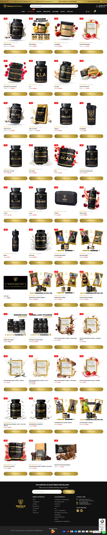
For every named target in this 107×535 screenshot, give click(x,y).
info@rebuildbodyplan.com (85, 503)
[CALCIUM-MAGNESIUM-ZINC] (91, 156)
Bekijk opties (16, 52)
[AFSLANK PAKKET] (91, 240)
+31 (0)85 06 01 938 (83, 502)
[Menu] (105, 519)
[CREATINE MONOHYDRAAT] (16, 71)
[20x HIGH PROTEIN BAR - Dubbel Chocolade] (41, 451)
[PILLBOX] (66, 198)
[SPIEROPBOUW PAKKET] (66, 282)
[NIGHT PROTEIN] (41, 114)
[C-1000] (16, 198)
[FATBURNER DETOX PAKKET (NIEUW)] (66, 409)
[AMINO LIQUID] (91, 198)
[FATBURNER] (66, 29)
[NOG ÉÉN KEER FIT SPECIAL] (91, 409)
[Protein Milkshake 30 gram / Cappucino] (66, 367)
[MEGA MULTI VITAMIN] (16, 156)
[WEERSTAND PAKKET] (16, 325)
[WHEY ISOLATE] (16, 114)
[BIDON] (16, 240)
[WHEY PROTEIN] (16, 29)
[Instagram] (81, 510)
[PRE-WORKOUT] (41, 29)
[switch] (102, 529)
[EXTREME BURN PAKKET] (66, 240)
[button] (51, 1)
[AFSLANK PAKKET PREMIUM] (91, 282)
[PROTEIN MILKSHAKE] (91, 29)
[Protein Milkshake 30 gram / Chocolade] (66, 325)
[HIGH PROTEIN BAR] (91, 71)
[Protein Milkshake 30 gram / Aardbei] (91, 367)
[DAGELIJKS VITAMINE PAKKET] (41, 325)
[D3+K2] (41, 198)
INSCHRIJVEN (68, 492)
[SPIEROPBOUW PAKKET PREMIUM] (41, 282)
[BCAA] (66, 156)
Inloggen (101, 5)
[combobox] (52, 6)
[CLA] (41, 71)
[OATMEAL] (66, 71)
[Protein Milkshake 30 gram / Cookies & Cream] (91, 325)
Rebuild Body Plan (20, 530)
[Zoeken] (54, 6)
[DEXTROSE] (41, 240)
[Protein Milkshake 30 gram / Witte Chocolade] (41, 367)
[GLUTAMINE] (41, 156)
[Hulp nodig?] (104, 532)
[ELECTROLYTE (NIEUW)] (16, 451)
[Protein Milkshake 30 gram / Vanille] (16, 367)
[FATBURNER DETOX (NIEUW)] (41, 409)
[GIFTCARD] (16, 282)
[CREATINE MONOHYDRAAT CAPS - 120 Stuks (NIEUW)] (16, 409)
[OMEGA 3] (66, 114)
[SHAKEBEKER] (91, 114)
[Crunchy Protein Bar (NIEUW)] (66, 451)
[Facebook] (77, 510)
